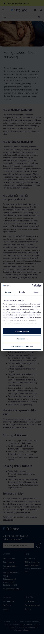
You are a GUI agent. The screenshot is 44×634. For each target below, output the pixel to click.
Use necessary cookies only (22, 346)
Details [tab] (22, 292)
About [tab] (36, 292)
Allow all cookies (22, 331)
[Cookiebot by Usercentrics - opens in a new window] (31, 285)
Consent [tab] (8, 292)
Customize (20, 339)
